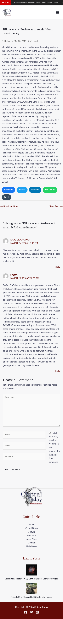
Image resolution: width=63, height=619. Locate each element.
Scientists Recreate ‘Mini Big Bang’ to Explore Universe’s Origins (31, 579)
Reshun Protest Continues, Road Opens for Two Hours (32, 2)
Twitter (22, 190)
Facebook (8, 190)
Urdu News (31, 546)
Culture (31, 532)
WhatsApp (50, 190)
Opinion (31, 543)
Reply (57, 267)
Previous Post (9, 206)
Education (31, 535)
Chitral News (31, 528)
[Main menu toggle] (58, 12)
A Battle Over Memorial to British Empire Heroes (31, 597)
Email (6, 197)
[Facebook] (25, 612)
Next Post (56, 206)
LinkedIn (35, 190)
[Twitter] (31, 612)
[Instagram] (37, 612)
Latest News (31, 539)
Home (31, 524)
